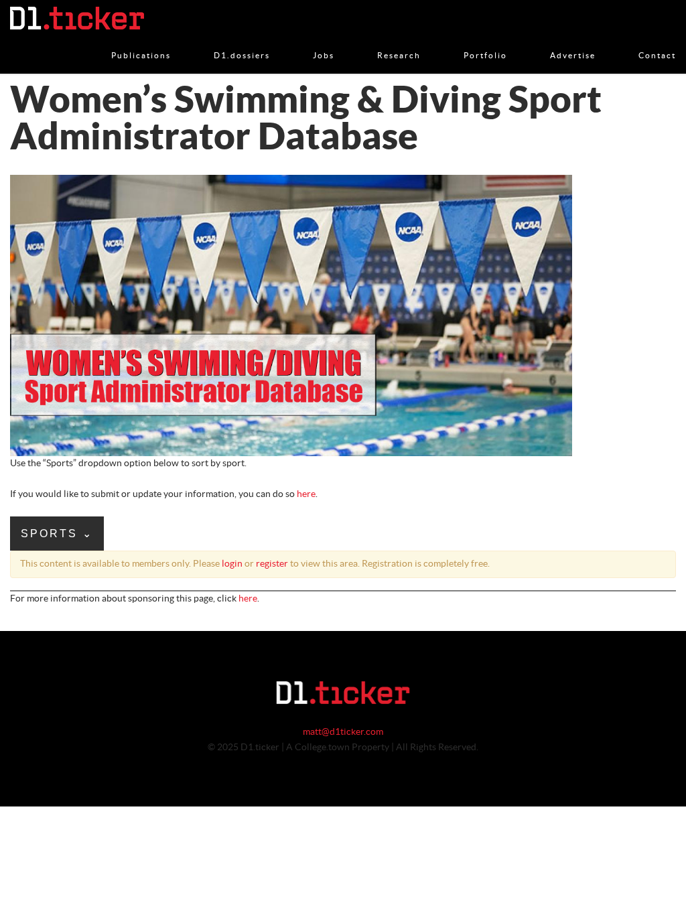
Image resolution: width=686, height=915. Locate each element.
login (232, 564)
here (306, 494)
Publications (141, 41)
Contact (657, 41)
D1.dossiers (242, 41)
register (272, 564)
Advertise (573, 41)
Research (399, 41)
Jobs (323, 41)
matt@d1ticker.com (343, 732)
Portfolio (485, 41)
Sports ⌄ (57, 533)
